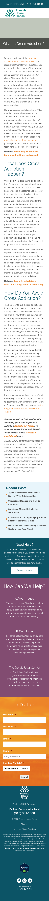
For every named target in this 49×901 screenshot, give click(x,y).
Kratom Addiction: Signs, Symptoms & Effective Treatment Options (27, 519)
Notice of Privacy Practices (25, 829)
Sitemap (24, 824)
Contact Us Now (24, 570)
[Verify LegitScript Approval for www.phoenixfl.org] (24, 868)
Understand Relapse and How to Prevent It (24, 502)
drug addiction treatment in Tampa (20, 140)
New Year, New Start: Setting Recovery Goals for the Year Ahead (27, 527)
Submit (24, 776)
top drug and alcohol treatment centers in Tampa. (23, 408)
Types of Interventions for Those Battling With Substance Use (24, 494)
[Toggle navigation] (40, 13)
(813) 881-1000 (34, 4)
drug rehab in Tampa (24, 425)
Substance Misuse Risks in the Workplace (23, 511)
